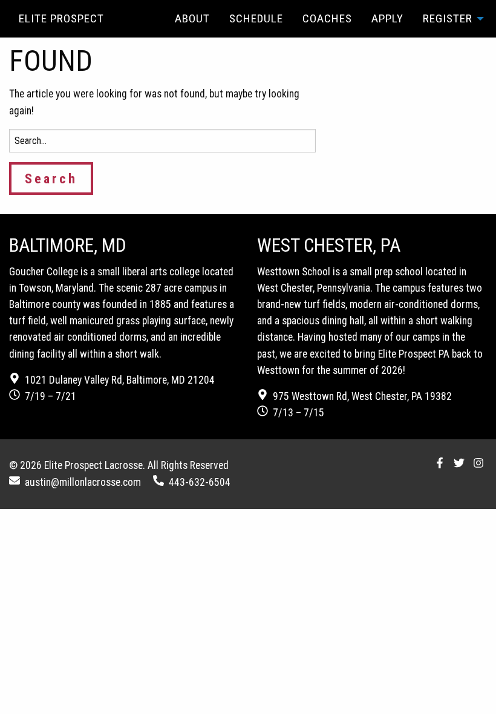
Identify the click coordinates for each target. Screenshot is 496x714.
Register (447, 18)
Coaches (327, 18)
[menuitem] (192, 18)
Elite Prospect (61, 18)
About (192, 18)
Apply (387, 18)
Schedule (256, 18)
